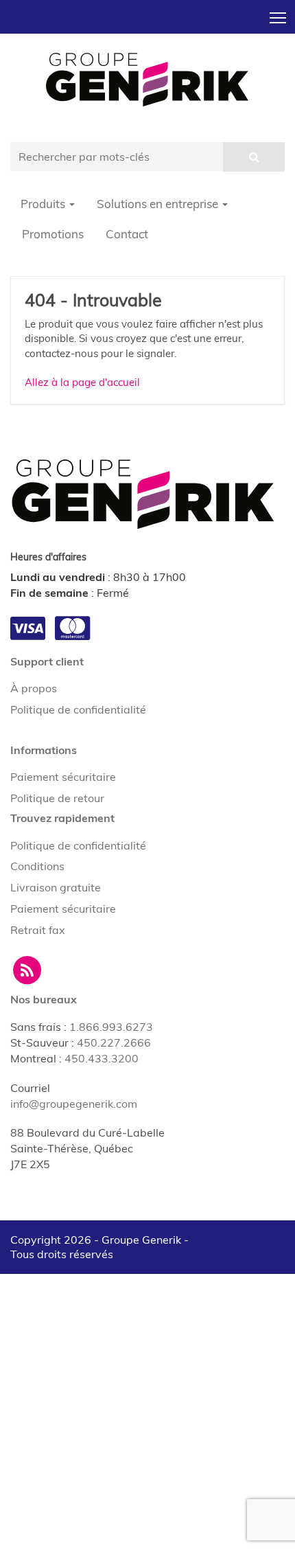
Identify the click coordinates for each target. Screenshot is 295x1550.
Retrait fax (37, 930)
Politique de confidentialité (78, 709)
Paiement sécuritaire (63, 777)
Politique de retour (57, 798)
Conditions (37, 866)
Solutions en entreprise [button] (159, 203)
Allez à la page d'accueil (82, 382)
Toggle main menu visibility (278, 17)
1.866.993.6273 (111, 1027)
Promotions (53, 234)
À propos (33, 688)
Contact (127, 234)
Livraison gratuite (55, 887)
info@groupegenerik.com (73, 1103)
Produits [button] (44, 203)
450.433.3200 (101, 1058)
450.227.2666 (114, 1042)
